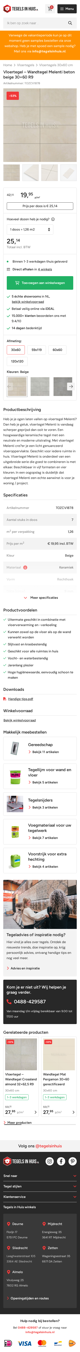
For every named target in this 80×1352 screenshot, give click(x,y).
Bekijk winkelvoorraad (19, 720)
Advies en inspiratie (25, 968)
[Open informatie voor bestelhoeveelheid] (53, 219)
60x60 (57, 350)
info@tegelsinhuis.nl (40, 1332)
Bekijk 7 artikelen (45, 838)
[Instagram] (50, 1161)
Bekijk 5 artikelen (45, 782)
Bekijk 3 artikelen (45, 807)
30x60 (16, 350)
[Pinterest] (73, 1161)
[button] (71, 386)
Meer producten (19, 1123)
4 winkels (45, 269)
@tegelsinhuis (48, 1145)
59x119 (37, 350)
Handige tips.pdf (20, 699)
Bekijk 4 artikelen (45, 867)
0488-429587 (30, 1002)
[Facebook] (61, 1161)
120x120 (17, 361)
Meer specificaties (44, 598)
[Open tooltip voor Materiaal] (25, 567)
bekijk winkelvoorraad (28, 302)
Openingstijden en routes (30, 1298)
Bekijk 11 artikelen (45, 752)
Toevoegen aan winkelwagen (43, 283)
